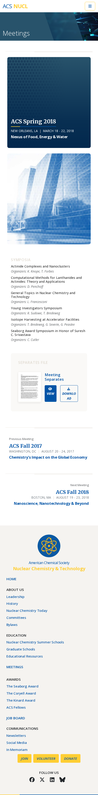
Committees (16, 617)
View (50, 393)
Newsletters (16, 735)
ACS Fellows (16, 707)
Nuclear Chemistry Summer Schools (35, 642)
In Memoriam (17, 749)
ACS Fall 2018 (72, 492)
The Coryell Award (21, 693)
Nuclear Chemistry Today (26, 610)
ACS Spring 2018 (33, 121)
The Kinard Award (20, 700)
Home (11, 579)
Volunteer (46, 758)
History (12, 603)
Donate (70, 758)
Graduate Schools (20, 649)
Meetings (16, 33)
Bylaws (12, 624)
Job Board (15, 718)
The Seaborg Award (22, 686)
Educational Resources (24, 656)
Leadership (15, 596)
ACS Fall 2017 (25, 446)
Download (69, 395)
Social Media (16, 742)
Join (24, 758)
